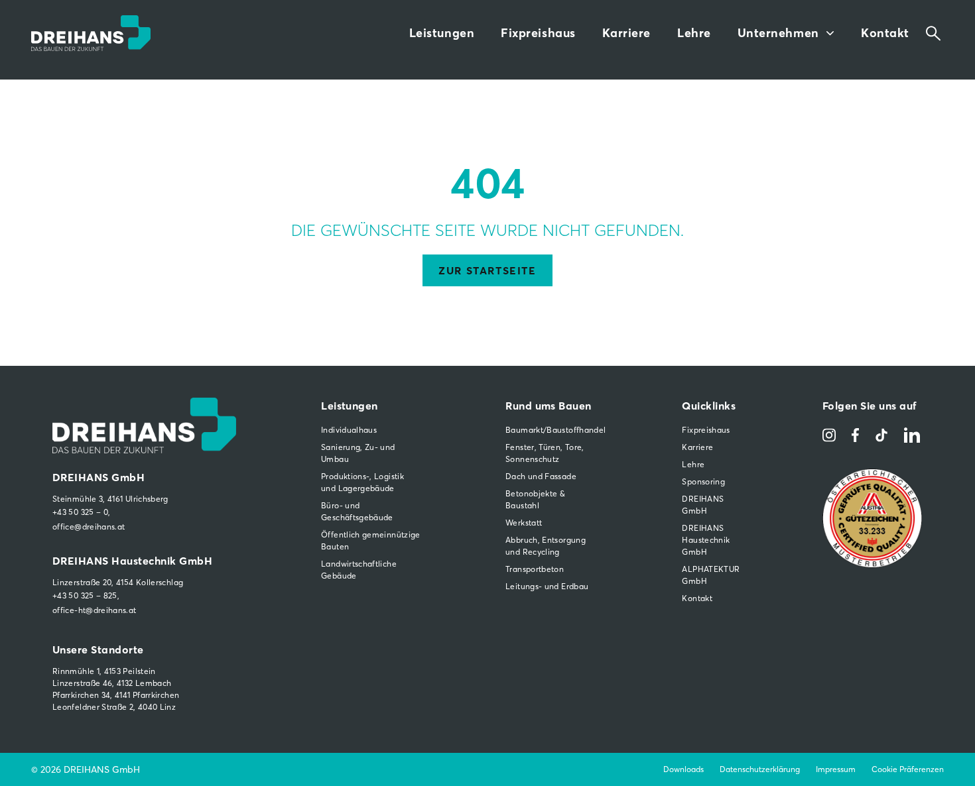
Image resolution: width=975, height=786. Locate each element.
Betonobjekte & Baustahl (535, 499)
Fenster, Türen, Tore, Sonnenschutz (544, 453)
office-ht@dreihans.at (94, 610)
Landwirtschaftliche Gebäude (359, 570)
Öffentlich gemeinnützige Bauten (371, 540)
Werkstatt (523, 523)
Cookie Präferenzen (908, 769)
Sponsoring (703, 481)
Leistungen (441, 32)
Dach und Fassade (540, 476)
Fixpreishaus (538, 32)
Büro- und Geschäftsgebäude (357, 511)
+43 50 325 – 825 (84, 595)
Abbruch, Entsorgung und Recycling (545, 546)
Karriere (626, 32)
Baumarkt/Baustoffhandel (551, 430)
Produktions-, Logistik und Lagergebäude (362, 482)
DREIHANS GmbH (703, 505)
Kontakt (885, 32)
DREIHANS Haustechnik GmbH (706, 540)
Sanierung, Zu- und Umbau (358, 453)
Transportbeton (534, 569)
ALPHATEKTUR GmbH (710, 575)
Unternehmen (778, 32)
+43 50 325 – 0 (80, 512)
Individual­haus (349, 430)
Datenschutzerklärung (760, 769)
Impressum (836, 769)
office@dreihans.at (88, 527)
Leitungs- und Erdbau (546, 586)
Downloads (683, 769)
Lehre (694, 32)
